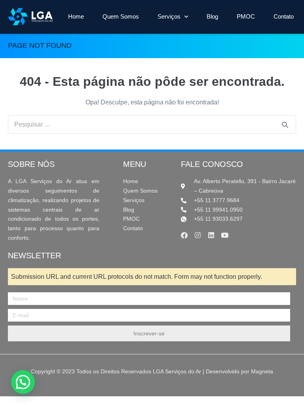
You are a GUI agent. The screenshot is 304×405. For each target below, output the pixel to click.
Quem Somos (121, 16)
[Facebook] (184, 235)
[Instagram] (197, 235)
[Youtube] (224, 235)
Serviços (169, 16)
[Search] (285, 124)
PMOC (246, 16)
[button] (23, 382)
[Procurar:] (152, 124)
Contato (284, 16)
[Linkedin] (211, 235)
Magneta (262, 371)
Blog (212, 16)
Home (76, 16)
